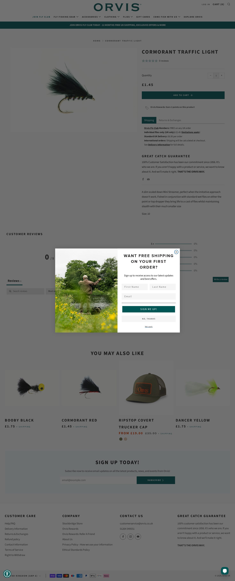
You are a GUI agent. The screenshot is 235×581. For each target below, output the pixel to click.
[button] (7, 574)
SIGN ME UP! (148, 309)
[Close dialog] (176, 252)
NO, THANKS (148, 319)
